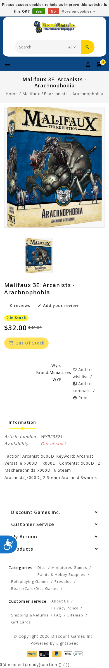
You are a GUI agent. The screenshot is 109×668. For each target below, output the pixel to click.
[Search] (87, 47)
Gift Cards (21, 622)
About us (60, 601)
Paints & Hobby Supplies (61, 574)
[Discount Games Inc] (54, 27)
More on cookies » (78, 11)
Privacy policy (64, 608)
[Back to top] (97, 654)
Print (83, 397)
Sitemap (75, 615)
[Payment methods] (31, 653)
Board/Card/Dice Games (35, 588)
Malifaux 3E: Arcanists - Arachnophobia (62, 93)
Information (22, 422)
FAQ (58, 615)
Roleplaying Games (30, 581)
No (53, 11)
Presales (63, 581)
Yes (38, 11)
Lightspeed (67, 643)
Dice (41, 567)
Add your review (60, 305)
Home (12, 93)
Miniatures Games (69, 567)
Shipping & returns (30, 615)
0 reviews (20, 305)
